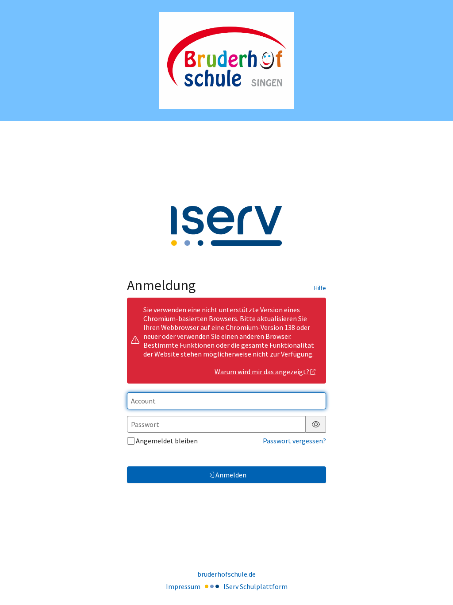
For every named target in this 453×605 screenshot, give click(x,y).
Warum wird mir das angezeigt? (262, 371)
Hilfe (320, 288)
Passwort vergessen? (294, 440)
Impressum (183, 586)
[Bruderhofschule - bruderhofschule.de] (226, 60)
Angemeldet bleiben (167, 440)
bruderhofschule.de (226, 574)
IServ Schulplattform (255, 586)
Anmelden (230, 474)
